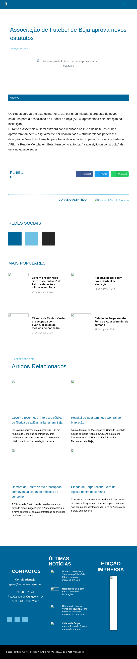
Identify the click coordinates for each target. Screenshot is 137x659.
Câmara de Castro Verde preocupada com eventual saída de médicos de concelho (48, 323)
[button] (123, 4)
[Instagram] (48, 238)
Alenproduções (76, 652)
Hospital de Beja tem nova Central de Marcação (108, 281)
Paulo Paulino (58, 652)
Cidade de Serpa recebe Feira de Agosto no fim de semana (111, 321)
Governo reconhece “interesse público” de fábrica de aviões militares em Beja (46, 282)
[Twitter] (31, 238)
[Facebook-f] (15, 238)
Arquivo (14, 98)
